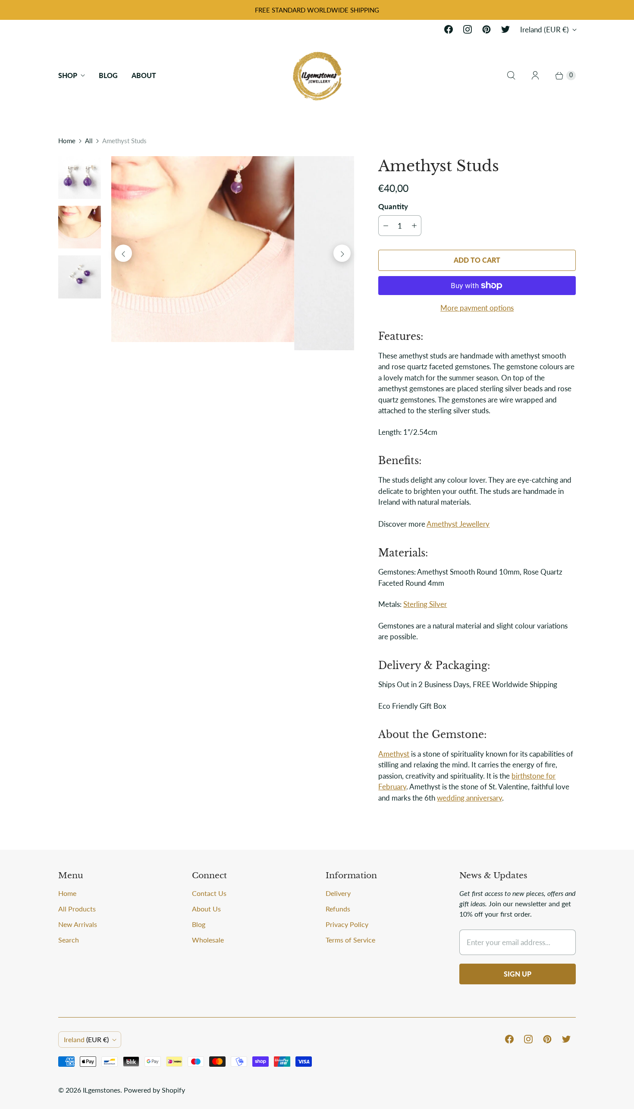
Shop (67, 75)
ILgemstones (101, 1090)
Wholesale (208, 940)
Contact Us (209, 893)
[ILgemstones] (317, 75)
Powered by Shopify (154, 1090)
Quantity (393, 206)
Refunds (338, 909)
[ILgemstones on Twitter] (505, 29)
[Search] (511, 75)
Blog (108, 75)
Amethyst (393, 753)
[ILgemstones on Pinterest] (486, 29)
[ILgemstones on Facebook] (448, 29)
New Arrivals (77, 924)
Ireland (544, 29)
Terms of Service (350, 940)
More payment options (477, 307)
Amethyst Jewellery (458, 523)
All (89, 141)
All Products (77, 909)
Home (66, 141)
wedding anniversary (469, 797)
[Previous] (123, 253)
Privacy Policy (347, 924)
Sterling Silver (425, 604)
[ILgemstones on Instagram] (467, 29)
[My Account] (535, 75)
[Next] (342, 253)
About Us (206, 909)
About (144, 75)
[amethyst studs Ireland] (232, 253)
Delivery (338, 893)
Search (68, 940)
